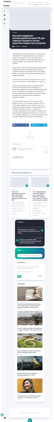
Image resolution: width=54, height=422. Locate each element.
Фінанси (36, 4)
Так (19, 273)
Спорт (41, 4)
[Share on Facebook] (4, 15)
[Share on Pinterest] (4, 19)
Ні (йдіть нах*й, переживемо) (25, 271)
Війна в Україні (40, 2)
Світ (47, 2)
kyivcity (17, 46)
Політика (30, 4)
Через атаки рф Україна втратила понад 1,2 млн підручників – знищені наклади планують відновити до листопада (29, 305)
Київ (29, 2)
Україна (34, 2)
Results (40, 276)
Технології (47, 4)
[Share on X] (4, 11)
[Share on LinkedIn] (4, 24)
